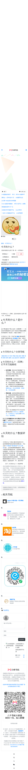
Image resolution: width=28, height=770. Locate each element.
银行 (11, 356)
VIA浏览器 (11, 390)
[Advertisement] (14, 297)
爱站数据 (14, 446)
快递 (17, 356)
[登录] (26, 150)
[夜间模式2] (14, 768)
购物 (2, 243)
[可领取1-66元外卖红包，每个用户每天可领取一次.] (14, 575)
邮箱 (5, 356)
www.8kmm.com (15, 744)
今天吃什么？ (8, 243)
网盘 (14, 356)
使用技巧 (15, 684)
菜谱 (4, 358)
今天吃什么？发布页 (14, 413)
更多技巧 (20, 731)
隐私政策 (12, 686)
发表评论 (21, 639)
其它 (18, 358)
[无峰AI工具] (14, 761)
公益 (12, 358)
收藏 (20, 254)
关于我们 (17, 686)
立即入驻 (23, 191)
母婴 (23, 356)
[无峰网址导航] (14, 150)
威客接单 (22, 358)
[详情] (1, 508)
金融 (15, 358)
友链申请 (5, 684)
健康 (10, 358)
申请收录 (10, 684)
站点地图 (20, 684)
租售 (7, 358)
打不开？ (23, 262)
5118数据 (8, 446)
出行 (8, 356)
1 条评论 (6, 610)
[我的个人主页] (14, 764)
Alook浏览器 (16, 388)
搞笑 (20, 356)
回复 (23, 656)
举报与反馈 (15, 264)
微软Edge (8, 388)
